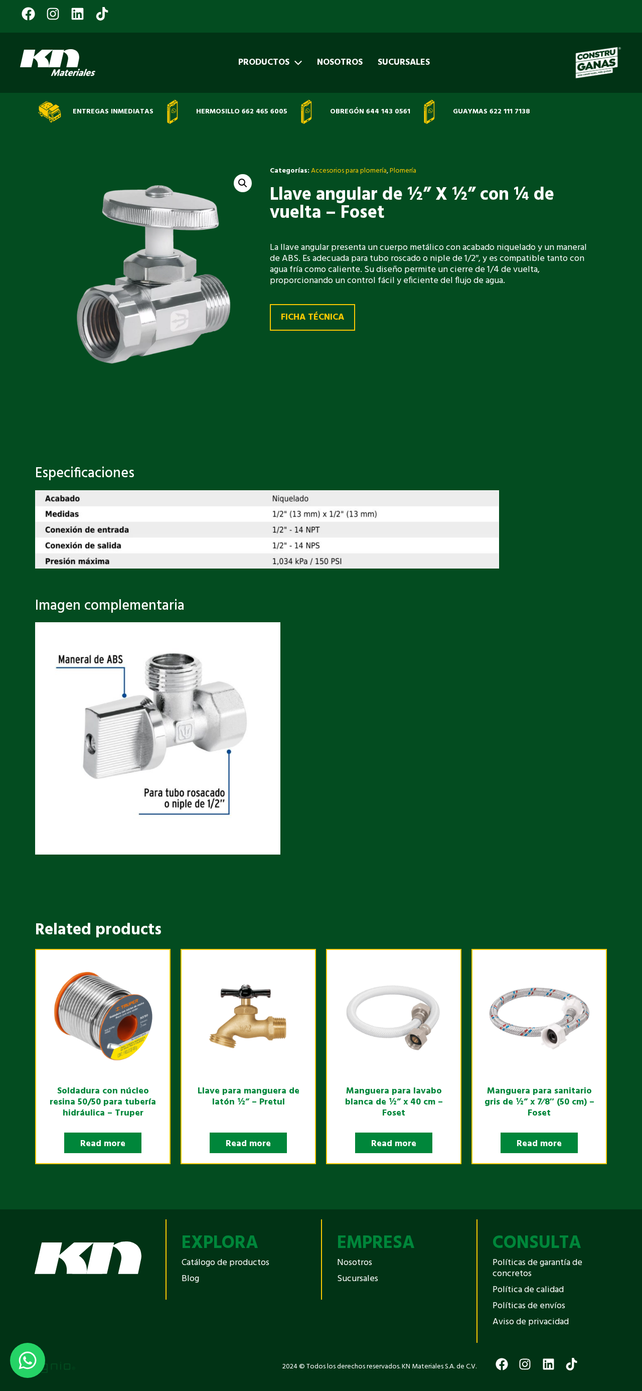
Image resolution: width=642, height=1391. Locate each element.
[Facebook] (30, 7)
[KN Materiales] (57, 62)
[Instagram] (54, 7)
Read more (102, 1144)
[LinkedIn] (79, 7)
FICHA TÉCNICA (312, 317)
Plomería (403, 171)
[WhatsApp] (27, 1360)
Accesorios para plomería (349, 171)
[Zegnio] (45, 1366)
